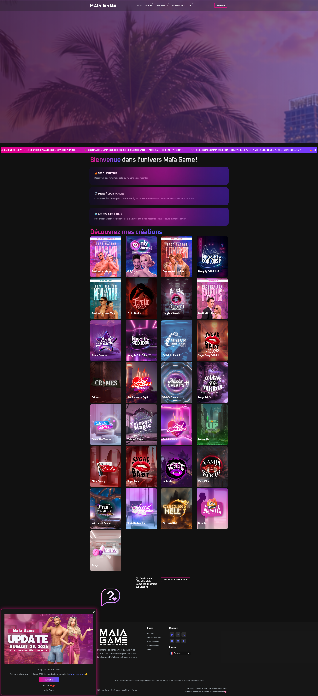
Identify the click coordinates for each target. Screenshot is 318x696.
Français (177, 653)
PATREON (48, 680)
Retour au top (5, 348)
